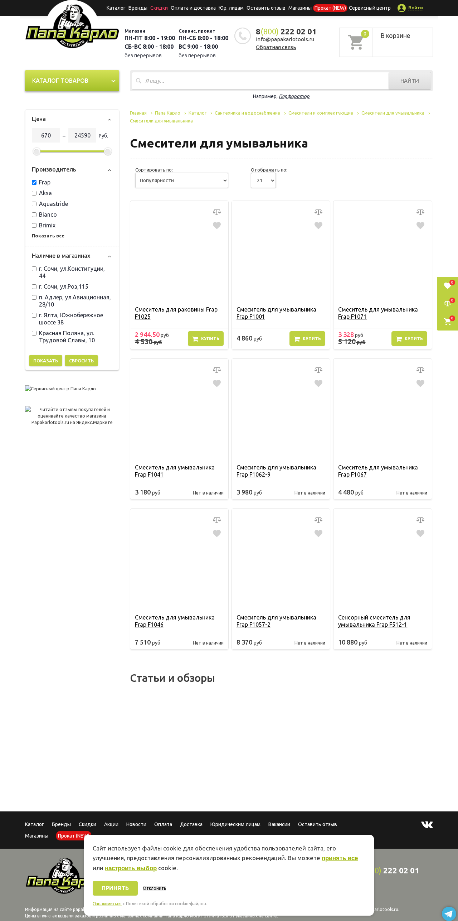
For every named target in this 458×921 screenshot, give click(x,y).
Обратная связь (276, 47)
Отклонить (154, 888)
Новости (136, 824)
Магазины (36, 836)
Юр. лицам (231, 8)
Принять (115, 888)
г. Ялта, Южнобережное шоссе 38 (71, 319)
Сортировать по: (154, 169)
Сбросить (81, 360)
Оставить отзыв (266, 8)
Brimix (47, 225)
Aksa (45, 193)
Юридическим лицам (235, 824)
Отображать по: (269, 169)
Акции (111, 824)
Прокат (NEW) (330, 8)
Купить (210, 338)
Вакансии (279, 824)
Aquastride (53, 204)
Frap (44, 182)
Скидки (87, 824)
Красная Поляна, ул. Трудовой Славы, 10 (67, 336)
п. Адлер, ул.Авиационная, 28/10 (75, 301)
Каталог (116, 8)
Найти (409, 81)
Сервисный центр (370, 8)
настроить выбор (131, 868)
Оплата (163, 824)
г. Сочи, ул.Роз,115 (63, 286)
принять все (340, 858)
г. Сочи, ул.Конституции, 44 (72, 272)
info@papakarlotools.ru (285, 39)
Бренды (137, 8)
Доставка (191, 824)
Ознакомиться (107, 903)
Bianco (48, 214)
